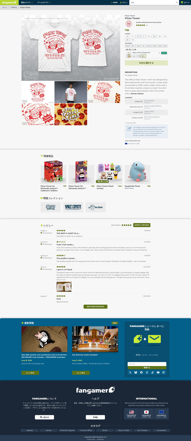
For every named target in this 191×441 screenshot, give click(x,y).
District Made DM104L (153, 106)
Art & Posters (142, 430)
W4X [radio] (165, 46)
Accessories (161, 430)
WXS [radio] (127, 46)
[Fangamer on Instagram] (147, 372)
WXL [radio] (149, 46)
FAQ (95, 417)
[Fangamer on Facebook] (141, 372)
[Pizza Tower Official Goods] (51, 207)
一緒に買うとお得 (130, 49)
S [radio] (132, 36)
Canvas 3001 (149, 101)
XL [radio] (149, 36)
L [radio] (143, 36)
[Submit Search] (176, 2)
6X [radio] (133, 40)
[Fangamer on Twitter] (130, 372)
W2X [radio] (154, 46)
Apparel (30, 430)
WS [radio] (133, 46)
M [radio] (138, 36)
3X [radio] (160, 36)
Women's (128, 43)
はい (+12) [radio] (136, 56)
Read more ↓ (62, 280)
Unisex (127, 34)
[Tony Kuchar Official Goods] (95, 207)
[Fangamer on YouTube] (158, 372)
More (115, 2)
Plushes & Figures (67, 430)
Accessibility (100, 439)
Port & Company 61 (151, 117)
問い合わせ (44, 417)
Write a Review (141, 225)
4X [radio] (165, 36)
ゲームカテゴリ (43, 2)
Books (104, 430)
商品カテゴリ (26, 2)
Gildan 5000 (149, 111)
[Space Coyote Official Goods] (73, 207)
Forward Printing (152, 129)
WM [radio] (138, 46)
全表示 (115, 323)
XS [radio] (127, 36)
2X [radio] (154, 36)
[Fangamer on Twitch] (163, 372)
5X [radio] (127, 40)
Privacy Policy (91, 439)
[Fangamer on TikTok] (152, 372)
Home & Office (86, 430)
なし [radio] (143, 56)
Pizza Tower (132, 18)
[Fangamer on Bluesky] (135, 372)
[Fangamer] (9, 2)
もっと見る (30, 373)
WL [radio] (143, 46)
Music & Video (123, 430)
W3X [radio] (159, 46)
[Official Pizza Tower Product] (129, 24)
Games (48, 430)
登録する (147, 368)
